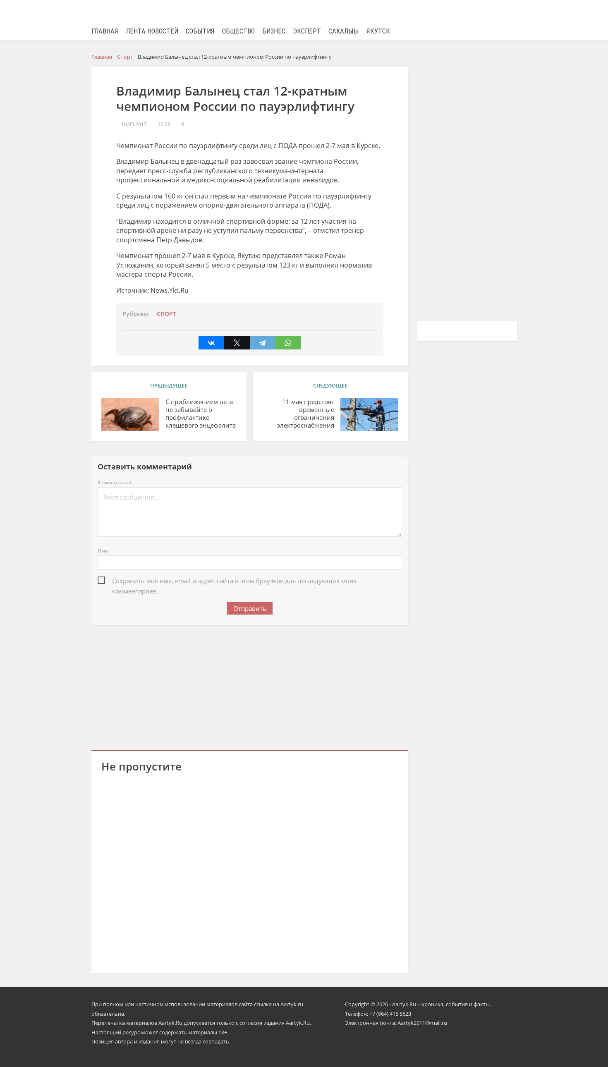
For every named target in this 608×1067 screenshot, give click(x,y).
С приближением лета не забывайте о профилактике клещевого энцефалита (200, 413)
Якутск (378, 31)
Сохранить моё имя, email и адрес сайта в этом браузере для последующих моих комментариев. (234, 581)
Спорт (166, 314)
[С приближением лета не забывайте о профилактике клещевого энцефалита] (130, 414)
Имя (103, 550)
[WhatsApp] (288, 342)
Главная (104, 31)
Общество (238, 31)
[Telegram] (262, 342)
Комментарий (115, 482)
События (200, 31)
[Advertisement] (249, 686)
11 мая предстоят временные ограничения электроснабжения (305, 413)
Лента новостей (152, 31)
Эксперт (307, 31)
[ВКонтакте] (211, 342)
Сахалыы (343, 31)
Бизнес (273, 31)
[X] (237, 342)
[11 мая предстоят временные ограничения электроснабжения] (369, 414)
